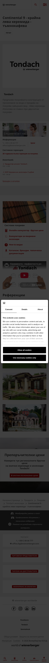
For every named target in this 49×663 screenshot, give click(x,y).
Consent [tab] (8, 309)
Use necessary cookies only (24, 358)
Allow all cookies (24, 350)
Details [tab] (24, 309)
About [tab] (40, 309)
